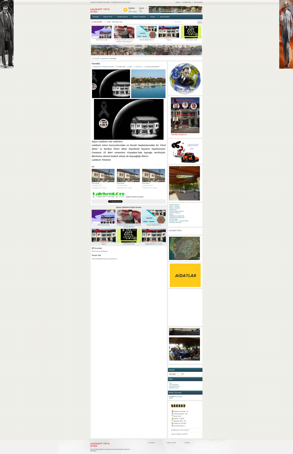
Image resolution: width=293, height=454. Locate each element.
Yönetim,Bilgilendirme (146, 40)
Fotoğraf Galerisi (122, 17)
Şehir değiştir (133, 11)
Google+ (127, 2)
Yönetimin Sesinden (108, 67)
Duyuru (169, 40)
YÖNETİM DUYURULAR (176, 217)
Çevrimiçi (175, 396)
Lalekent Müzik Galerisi (176, 211)
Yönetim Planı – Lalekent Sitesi (178, 221)
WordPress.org (173, 388)
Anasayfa (96, 17)
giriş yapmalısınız (111, 259)
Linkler (171, 214)
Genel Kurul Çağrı (102, 40)
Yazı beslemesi (173, 384)
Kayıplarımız (104, 58)
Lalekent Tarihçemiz (139, 17)
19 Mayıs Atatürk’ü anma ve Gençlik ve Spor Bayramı (124, 41)
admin (130, 67)
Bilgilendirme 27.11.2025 (119, 22)
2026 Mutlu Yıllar (191, 40)
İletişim (178, 2)
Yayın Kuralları (198, 2)
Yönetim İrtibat (173, 219)
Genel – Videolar (174, 206)
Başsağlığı (95, 183)
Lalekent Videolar (174, 213)
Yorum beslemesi (174, 386)
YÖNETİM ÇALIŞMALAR (176, 216)
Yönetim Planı (186, 2)
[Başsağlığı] (103, 175)
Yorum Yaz (139, 67)
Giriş (170, 383)
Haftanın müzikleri (174, 208)
